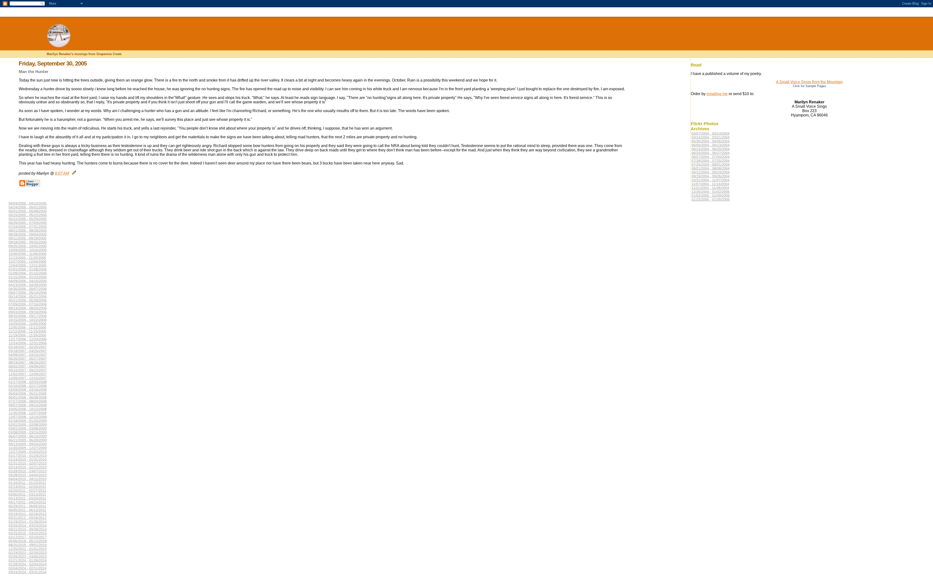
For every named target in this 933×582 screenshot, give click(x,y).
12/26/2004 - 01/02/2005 (710, 192)
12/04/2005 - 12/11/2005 (27, 265)
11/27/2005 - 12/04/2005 (27, 261)
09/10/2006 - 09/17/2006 (28, 316)
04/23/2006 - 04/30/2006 (28, 285)
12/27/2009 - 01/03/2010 (28, 452)
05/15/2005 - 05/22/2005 (28, 215)
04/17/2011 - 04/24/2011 (27, 502)
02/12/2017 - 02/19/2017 (28, 537)
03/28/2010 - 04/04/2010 (28, 475)
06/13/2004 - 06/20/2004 (710, 149)
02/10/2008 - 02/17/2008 (28, 386)
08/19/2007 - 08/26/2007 (28, 362)
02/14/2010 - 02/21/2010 (28, 467)
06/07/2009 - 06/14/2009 (28, 436)
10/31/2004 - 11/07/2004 (710, 180)
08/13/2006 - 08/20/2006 (28, 308)
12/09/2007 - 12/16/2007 (28, 378)
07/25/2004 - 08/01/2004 (710, 164)
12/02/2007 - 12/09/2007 (28, 374)
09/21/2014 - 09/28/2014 (28, 529)
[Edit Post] (74, 173)
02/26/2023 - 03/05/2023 (28, 556)
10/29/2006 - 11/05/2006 (27, 324)
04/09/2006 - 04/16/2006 (28, 281)
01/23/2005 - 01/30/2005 (710, 199)
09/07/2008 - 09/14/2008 (28, 405)
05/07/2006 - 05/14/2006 (28, 293)
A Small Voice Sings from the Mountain (809, 82)
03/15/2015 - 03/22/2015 (28, 533)
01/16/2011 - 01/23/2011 (27, 483)
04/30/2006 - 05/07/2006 (28, 289)
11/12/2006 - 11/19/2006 (27, 331)
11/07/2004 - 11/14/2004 (710, 184)
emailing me (717, 94)
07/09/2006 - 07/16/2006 (28, 304)
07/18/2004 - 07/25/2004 (710, 161)
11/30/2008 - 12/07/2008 (27, 413)
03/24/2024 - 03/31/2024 (28, 572)
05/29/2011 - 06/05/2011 (27, 506)
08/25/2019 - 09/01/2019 (28, 545)
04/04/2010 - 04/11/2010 (27, 479)
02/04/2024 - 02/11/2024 (27, 568)
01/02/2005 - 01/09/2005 (710, 195)
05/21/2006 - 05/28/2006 (28, 300)
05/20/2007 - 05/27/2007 (28, 359)
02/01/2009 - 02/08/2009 (28, 424)
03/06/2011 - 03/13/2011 (27, 494)
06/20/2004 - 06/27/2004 (710, 153)
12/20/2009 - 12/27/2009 (28, 448)
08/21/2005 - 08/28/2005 (28, 230)
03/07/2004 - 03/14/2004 (710, 133)
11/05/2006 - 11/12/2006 (27, 327)
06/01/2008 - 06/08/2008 (28, 397)
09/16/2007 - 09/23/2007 (28, 370)
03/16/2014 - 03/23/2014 (28, 525)
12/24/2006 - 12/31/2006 (28, 343)
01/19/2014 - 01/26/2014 (28, 522)
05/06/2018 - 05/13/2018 (28, 541)
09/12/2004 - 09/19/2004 (710, 172)
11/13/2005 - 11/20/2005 (27, 258)
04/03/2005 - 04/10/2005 (28, 203)
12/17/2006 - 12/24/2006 (28, 339)
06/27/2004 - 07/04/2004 (710, 157)
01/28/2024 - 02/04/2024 (28, 564)
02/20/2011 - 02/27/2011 (27, 490)
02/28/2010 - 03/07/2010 (28, 471)
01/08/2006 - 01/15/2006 (28, 273)
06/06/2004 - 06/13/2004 (710, 145)
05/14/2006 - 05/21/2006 (28, 296)
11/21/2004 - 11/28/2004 (710, 188)
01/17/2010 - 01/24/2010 (28, 456)
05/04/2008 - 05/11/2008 (27, 393)
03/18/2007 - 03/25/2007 (28, 351)
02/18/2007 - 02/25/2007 (28, 347)
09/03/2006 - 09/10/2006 (28, 312)
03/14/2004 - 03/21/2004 (710, 137)
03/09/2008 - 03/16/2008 (28, 390)
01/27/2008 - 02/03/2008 (28, 382)
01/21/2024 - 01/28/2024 (28, 560)
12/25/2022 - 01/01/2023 (28, 549)
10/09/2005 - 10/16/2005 (28, 250)
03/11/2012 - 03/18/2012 (27, 518)
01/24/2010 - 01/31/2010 (28, 459)
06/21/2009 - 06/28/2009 (28, 440)
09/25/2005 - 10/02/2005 (28, 246)
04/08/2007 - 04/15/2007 (28, 355)
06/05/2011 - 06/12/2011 (27, 510)
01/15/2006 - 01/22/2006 (28, 277)
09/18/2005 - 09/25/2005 (28, 242)
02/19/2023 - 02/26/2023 (28, 553)
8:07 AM (62, 173)
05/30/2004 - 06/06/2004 (710, 141)
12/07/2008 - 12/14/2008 (28, 417)
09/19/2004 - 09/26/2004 (710, 176)
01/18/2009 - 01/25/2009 (28, 421)
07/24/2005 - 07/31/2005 (28, 227)
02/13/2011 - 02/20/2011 (27, 487)
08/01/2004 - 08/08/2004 (710, 168)
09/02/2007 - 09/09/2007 (28, 366)
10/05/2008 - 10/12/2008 (28, 409)
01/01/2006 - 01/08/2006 (28, 269)
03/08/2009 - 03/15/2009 (28, 432)
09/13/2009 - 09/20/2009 (28, 444)
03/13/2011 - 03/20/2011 (27, 498)
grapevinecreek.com (104, 35)
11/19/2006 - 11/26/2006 (27, 335)
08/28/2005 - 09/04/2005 (28, 234)
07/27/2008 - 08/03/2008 (28, 401)
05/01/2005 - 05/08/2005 (28, 211)
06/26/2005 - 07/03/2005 (28, 223)
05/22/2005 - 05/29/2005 (28, 219)
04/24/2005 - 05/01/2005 (28, 207)
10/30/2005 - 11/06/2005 (27, 254)
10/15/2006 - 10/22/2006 (28, 320)
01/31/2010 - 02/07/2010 (28, 463)
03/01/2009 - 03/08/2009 (28, 428)
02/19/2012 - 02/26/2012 (28, 514)
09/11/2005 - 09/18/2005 (27, 238)
